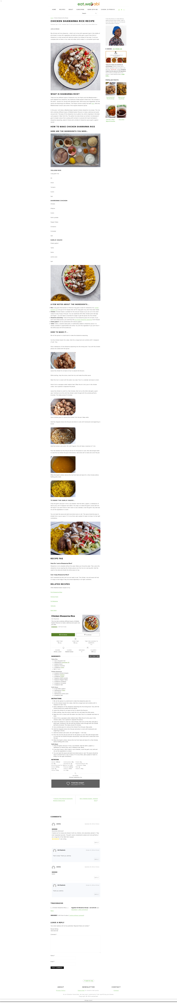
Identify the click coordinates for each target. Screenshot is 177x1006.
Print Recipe (64, 634)
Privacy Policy (60, 990)
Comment (54, 934)
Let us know (74, 784)
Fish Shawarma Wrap (56, 592)
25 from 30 (117, 49)
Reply (97, 842)
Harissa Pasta (54, 596)
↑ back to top (88, 980)
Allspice (62, 674)
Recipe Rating (54, 929)
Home (52, 17)
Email (53, 961)
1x (90, 656)
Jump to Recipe (55, 28)
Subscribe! (81, 990)
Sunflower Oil (65, 662)
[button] (52, 627)
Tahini (63, 690)
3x (97, 656)
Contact (116, 990)
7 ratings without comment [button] (76, 915)
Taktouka (53, 606)
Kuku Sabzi (54, 610)
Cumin (62, 667)
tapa (93, 103)
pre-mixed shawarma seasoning (83, 319)
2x (94, 656)
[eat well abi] (88, 6)
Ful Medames (54, 601)
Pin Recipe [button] (88, 634)
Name (53, 955)
